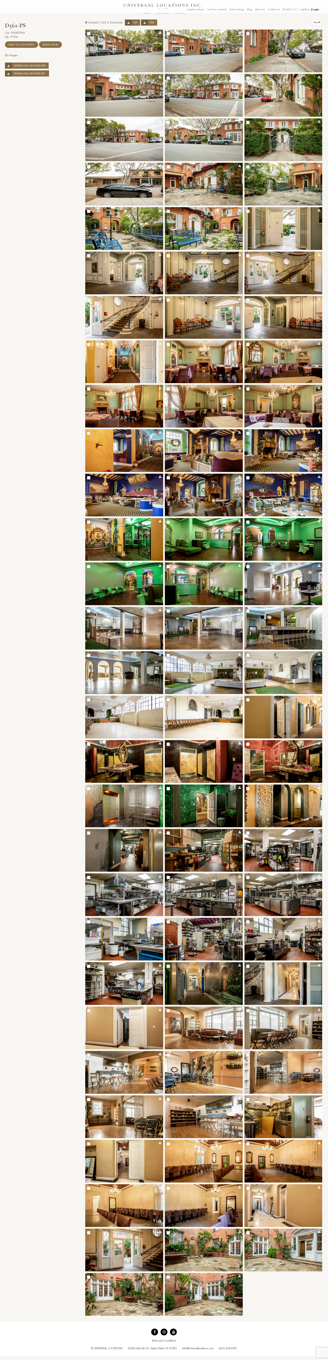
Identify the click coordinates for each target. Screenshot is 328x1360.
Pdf (152, 22)
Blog (249, 9)
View (315, 22)
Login (315, 9)
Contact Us (274, 9)
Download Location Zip (30, 73)
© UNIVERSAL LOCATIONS (106, 1348)
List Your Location (217, 9)
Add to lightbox (22, 44)
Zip (135, 22)
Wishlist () (290, 9)
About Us (260, 9)
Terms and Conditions (164, 1341)
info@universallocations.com (198, 1348)
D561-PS (180, 13)
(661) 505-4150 (228, 1348)
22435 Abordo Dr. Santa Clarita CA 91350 (152, 1348)
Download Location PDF (30, 65)
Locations (162, 13)
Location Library (195, 9)
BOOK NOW (50, 44)
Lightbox (305, 9)
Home (147, 13)
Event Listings (236, 9)
